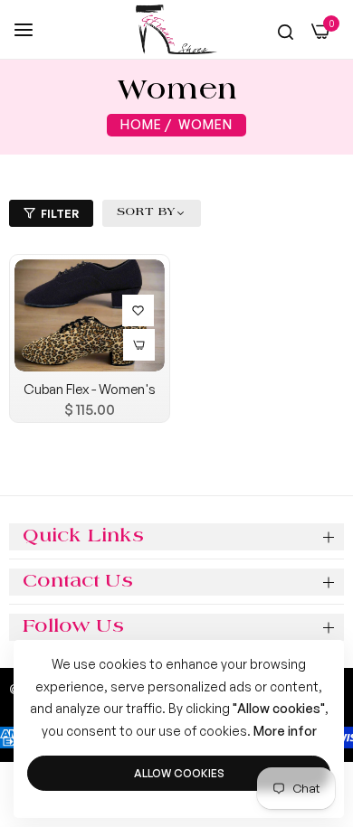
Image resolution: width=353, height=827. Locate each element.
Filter (60, 214)
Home (141, 124)
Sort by (146, 212)
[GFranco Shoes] (176, 29)
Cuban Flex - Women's (90, 389)
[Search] (285, 32)
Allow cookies (179, 773)
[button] (135, 308)
